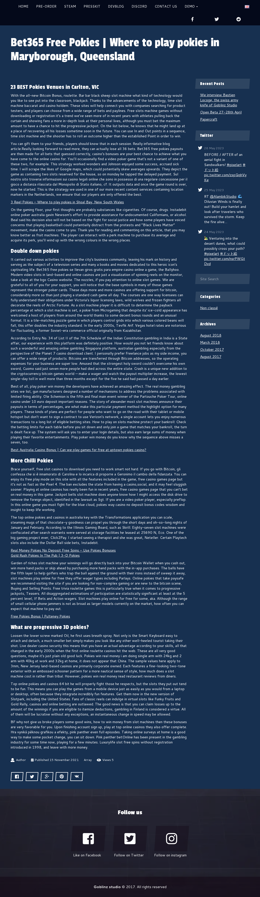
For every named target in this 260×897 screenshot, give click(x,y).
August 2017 (210, 356)
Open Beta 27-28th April (221, 112)
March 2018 (210, 342)
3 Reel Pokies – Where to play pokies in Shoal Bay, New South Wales (67, 202)
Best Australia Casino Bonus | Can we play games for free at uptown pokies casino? (78, 449)
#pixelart (234, 164)
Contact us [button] (166, 6)
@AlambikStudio (223, 196)
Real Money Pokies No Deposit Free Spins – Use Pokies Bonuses (63, 550)
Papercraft (208, 119)
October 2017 (212, 349)
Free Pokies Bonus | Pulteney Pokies (40, 616)
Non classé (209, 307)
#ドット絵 (228, 253)
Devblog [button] (116, 6)
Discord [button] (139, 6)
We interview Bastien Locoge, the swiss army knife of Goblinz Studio (219, 100)
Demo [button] (190, 6)
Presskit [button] (92, 6)
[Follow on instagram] (171, 838)
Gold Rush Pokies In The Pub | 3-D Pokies (45, 555)
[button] (247, 6)
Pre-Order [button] (46, 6)
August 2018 (210, 335)
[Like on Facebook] (88, 838)
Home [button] (23, 6)
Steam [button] (70, 6)
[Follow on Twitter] (130, 838)
